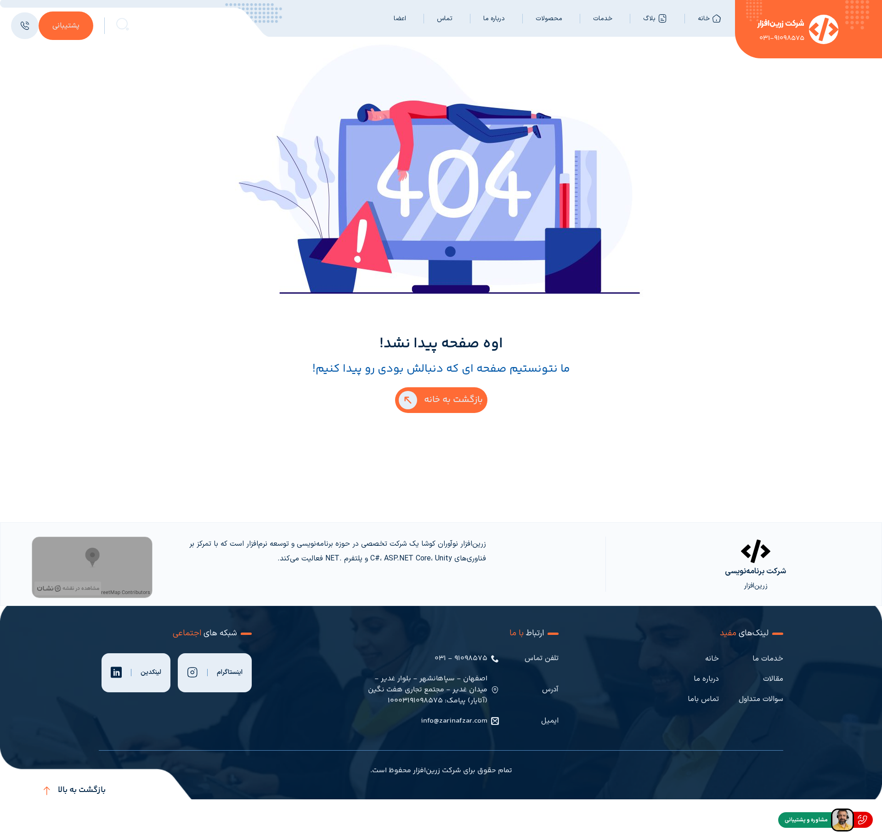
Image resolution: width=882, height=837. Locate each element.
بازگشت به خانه (453, 400)
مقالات (773, 678)
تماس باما (703, 699)
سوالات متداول (761, 699)
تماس (444, 18)
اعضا (400, 18)
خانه (704, 18)
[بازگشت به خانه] (408, 400)
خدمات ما (767, 658)
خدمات (602, 18)
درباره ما (494, 18)
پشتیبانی (65, 25)
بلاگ (649, 18)
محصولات (549, 18)
